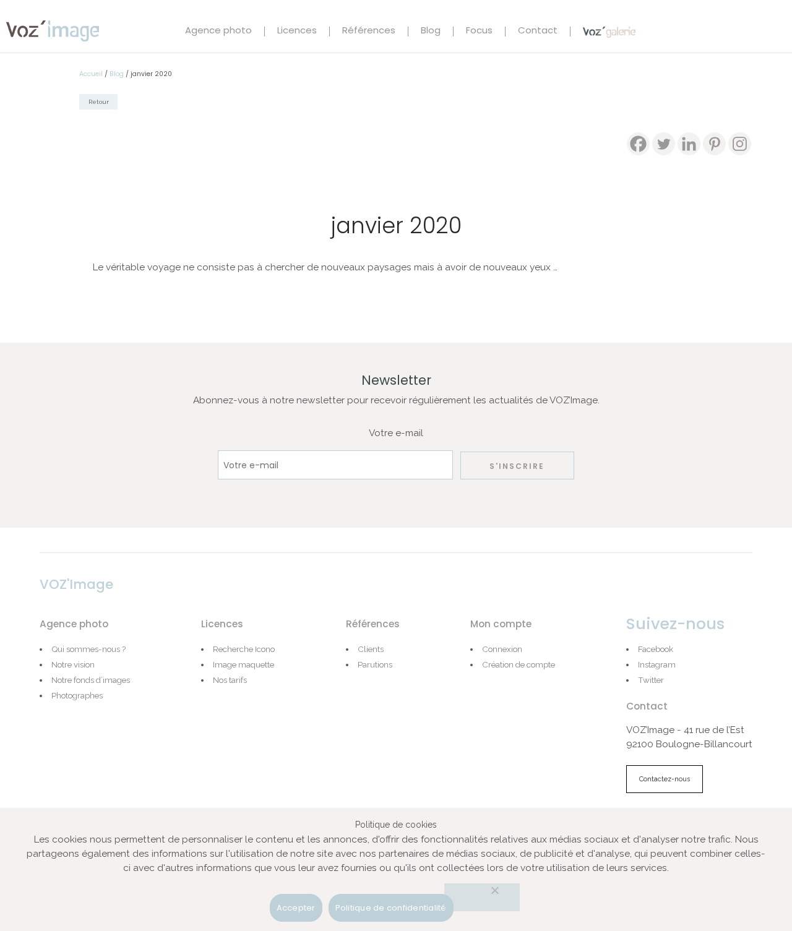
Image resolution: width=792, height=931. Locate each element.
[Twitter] (663, 143)
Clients (371, 649)
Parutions (375, 664)
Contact (537, 31)
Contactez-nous (664, 779)
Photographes (77, 695)
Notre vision (73, 664)
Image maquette (243, 664)
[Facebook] (638, 143)
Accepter (296, 908)
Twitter (651, 680)
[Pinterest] (714, 143)
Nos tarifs (230, 680)
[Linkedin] (689, 143)
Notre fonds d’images (90, 680)
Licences (297, 31)
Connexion (502, 649)
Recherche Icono (244, 649)
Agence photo (218, 31)
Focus (479, 31)
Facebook (655, 649)
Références (368, 31)
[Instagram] (739, 143)
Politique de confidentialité (391, 908)
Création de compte (518, 664)
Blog (431, 31)
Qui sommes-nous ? (88, 649)
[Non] (482, 897)
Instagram (657, 664)
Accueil (91, 74)
